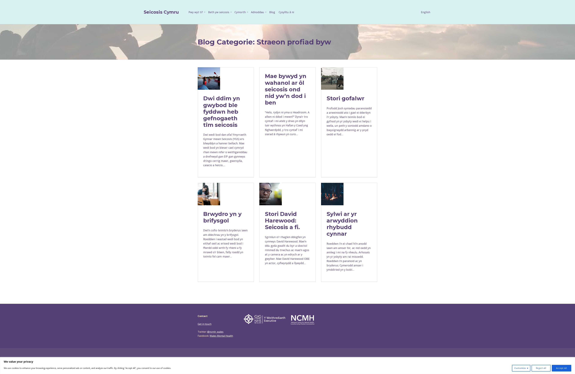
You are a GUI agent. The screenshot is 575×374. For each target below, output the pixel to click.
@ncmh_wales (215, 331)
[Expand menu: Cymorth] (247, 12)
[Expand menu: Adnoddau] (266, 12)
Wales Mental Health (221, 335)
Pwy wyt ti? (196, 12)
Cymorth (240, 12)
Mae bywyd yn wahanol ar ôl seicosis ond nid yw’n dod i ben (285, 89)
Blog (272, 12)
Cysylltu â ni (286, 12)
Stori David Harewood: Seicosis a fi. (282, 220)
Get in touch (204, 324)
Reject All (541, 368)
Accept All (561, 368)
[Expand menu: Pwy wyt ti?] (204, 12)
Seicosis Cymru (161, 12)
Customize (520, 368)
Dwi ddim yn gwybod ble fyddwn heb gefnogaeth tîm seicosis (221, 111)
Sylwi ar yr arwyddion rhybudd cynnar (342, 224)
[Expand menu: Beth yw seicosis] (231, 12)
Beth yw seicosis (218, 12)
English (425, 12)
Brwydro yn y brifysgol (222, 217)
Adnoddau (257, 12)
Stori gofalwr (345, 98)
